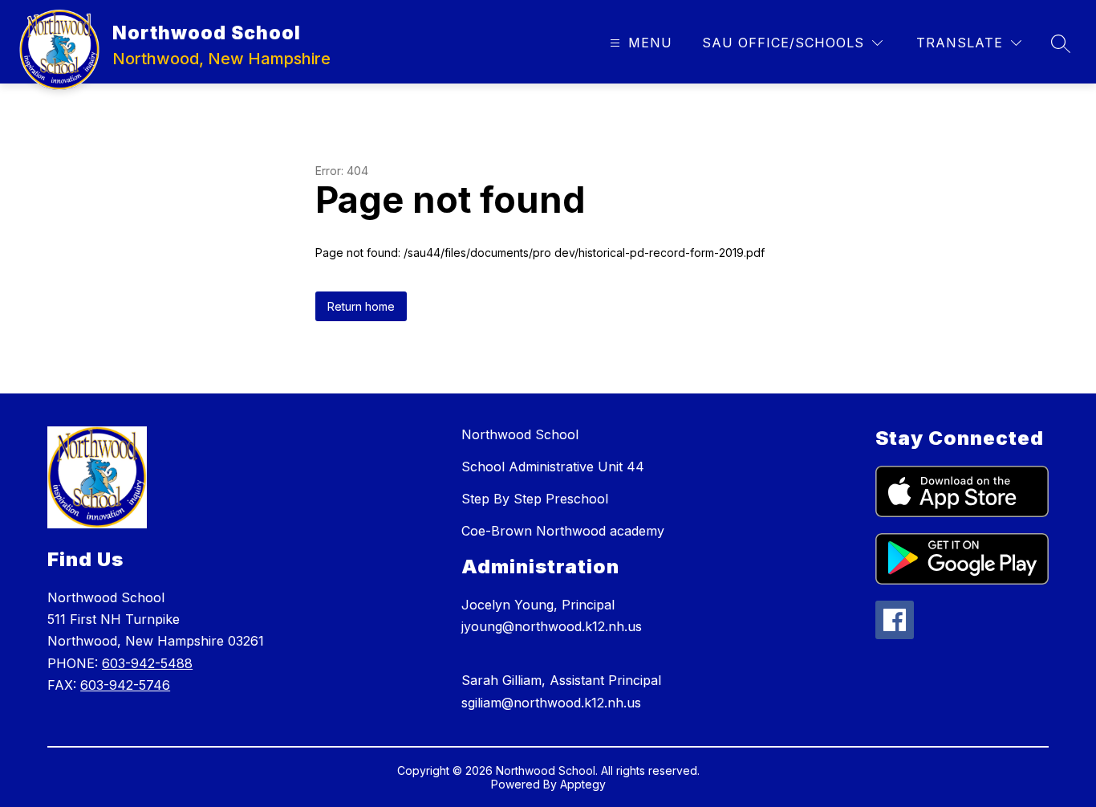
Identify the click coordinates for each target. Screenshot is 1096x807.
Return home (361, 306)
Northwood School (519, 434)
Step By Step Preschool (534, 499)
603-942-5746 (125, 685)
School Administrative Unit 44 (552, 467)
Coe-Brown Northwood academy (562, 531)
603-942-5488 (147, 663)
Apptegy (583, 784)
